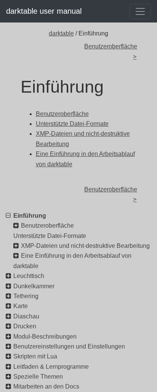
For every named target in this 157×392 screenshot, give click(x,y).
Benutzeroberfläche (47, 225)
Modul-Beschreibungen (45, 336)
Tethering (25, 296)
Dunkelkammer (33, 286)
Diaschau (26, 316)
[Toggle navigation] (140, 11)
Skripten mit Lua (35, 356)
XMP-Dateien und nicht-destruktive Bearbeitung (85, 246)
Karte (20, 306)
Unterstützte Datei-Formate (49, 236)
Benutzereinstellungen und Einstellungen (69, 346)
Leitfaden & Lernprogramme (51, 366)
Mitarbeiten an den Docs (46, 386)
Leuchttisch (28, 276)
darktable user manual (44, 11)
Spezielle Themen (38, 376)
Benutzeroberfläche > (110, 51)
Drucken (24, 326)
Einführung (29, 215)
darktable (61, 33)
